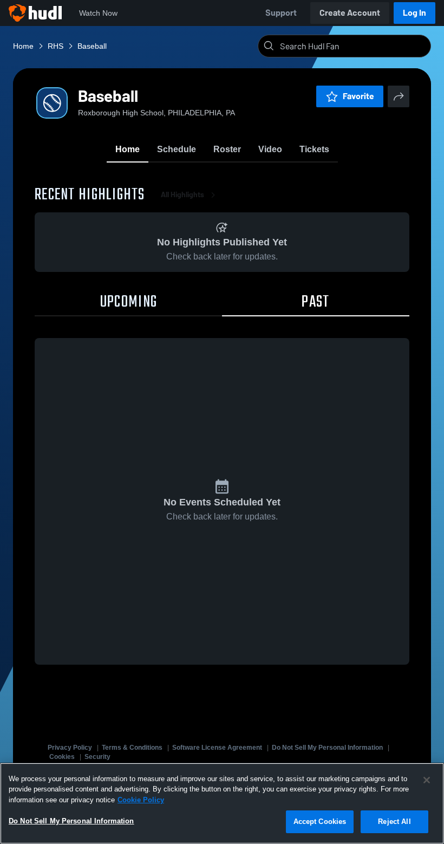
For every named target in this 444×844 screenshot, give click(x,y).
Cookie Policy (140, 800)
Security (97, 757)
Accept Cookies (320, 821)
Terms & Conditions (132, 747)
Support (281, 12)
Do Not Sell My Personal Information (327, 747)
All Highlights (182, 195)
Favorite (358, 96)
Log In (414, 12)
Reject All (394, 821)
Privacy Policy (70, 747)
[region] (222, 803)
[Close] (427, 780)
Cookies (62, 757)
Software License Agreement (217, 747)
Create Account (349, 12)
